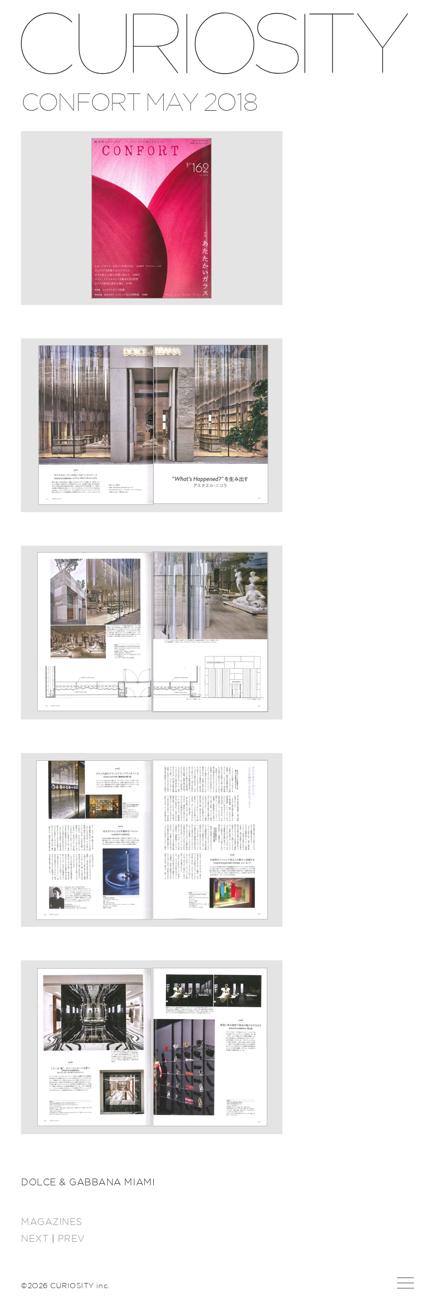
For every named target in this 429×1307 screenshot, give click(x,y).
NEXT (35, 1239)
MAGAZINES (52, 1222)
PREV (71, 1239)
